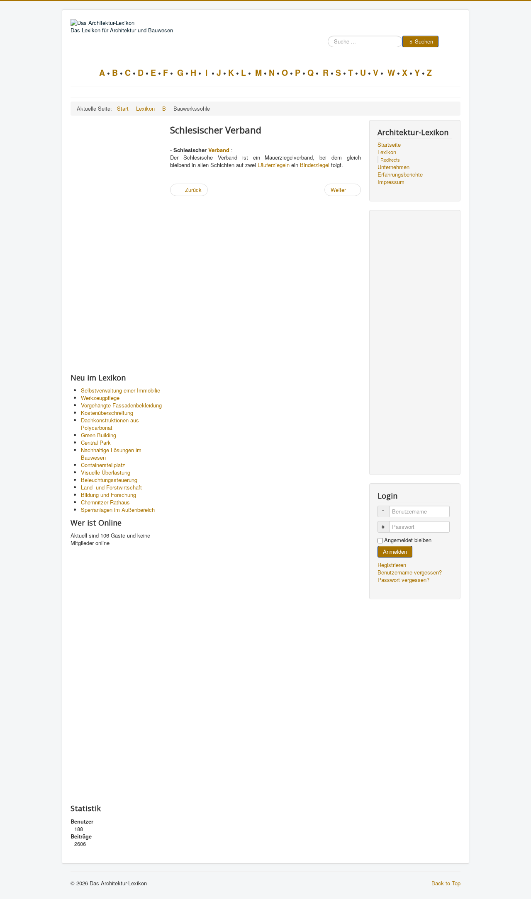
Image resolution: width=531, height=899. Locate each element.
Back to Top (445, 883)
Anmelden (395, 551)
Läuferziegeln (274, 165)
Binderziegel (314, 165)
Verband (218, 150)
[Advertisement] (116, 244)
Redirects (390, 159)
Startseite (389, 144)
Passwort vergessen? (403, 580)
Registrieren (393, 565)
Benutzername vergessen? (410, 572)
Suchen (424, 41)
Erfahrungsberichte (400, 174)
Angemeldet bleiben (407, 540)
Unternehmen (393, 167)
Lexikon (387, 152)
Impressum (391, 182)
